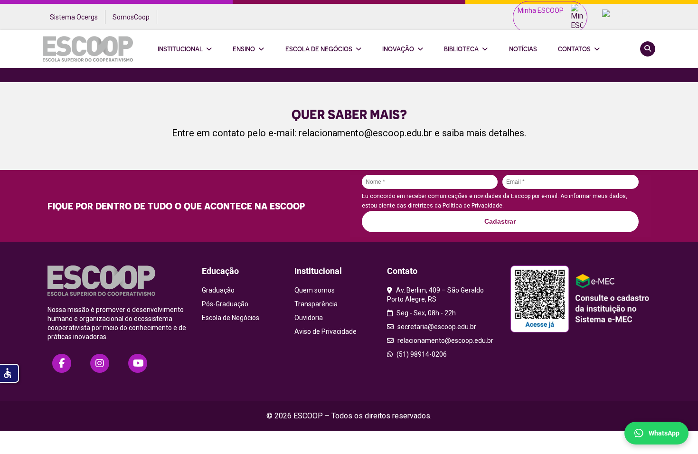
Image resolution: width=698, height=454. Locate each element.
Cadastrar (500, 221)
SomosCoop (131, 17)
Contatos (574, 49)
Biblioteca (461, 49)
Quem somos (314, 290)
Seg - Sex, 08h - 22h (425, 313)
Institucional (180, 49)
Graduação (218, 290)
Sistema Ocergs (74, 17)
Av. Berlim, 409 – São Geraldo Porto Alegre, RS (435, 294)
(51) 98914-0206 (421, 354)
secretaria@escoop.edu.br (436, 327)
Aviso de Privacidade (325, 331)
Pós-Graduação (225, 304)
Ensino (244, 49)
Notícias (523, 49)
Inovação (398, 49)
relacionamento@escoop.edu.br (365, 133)
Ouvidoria (308, 318)
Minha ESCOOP (541, 10)
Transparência (316, 304)
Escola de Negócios (318, 49)
